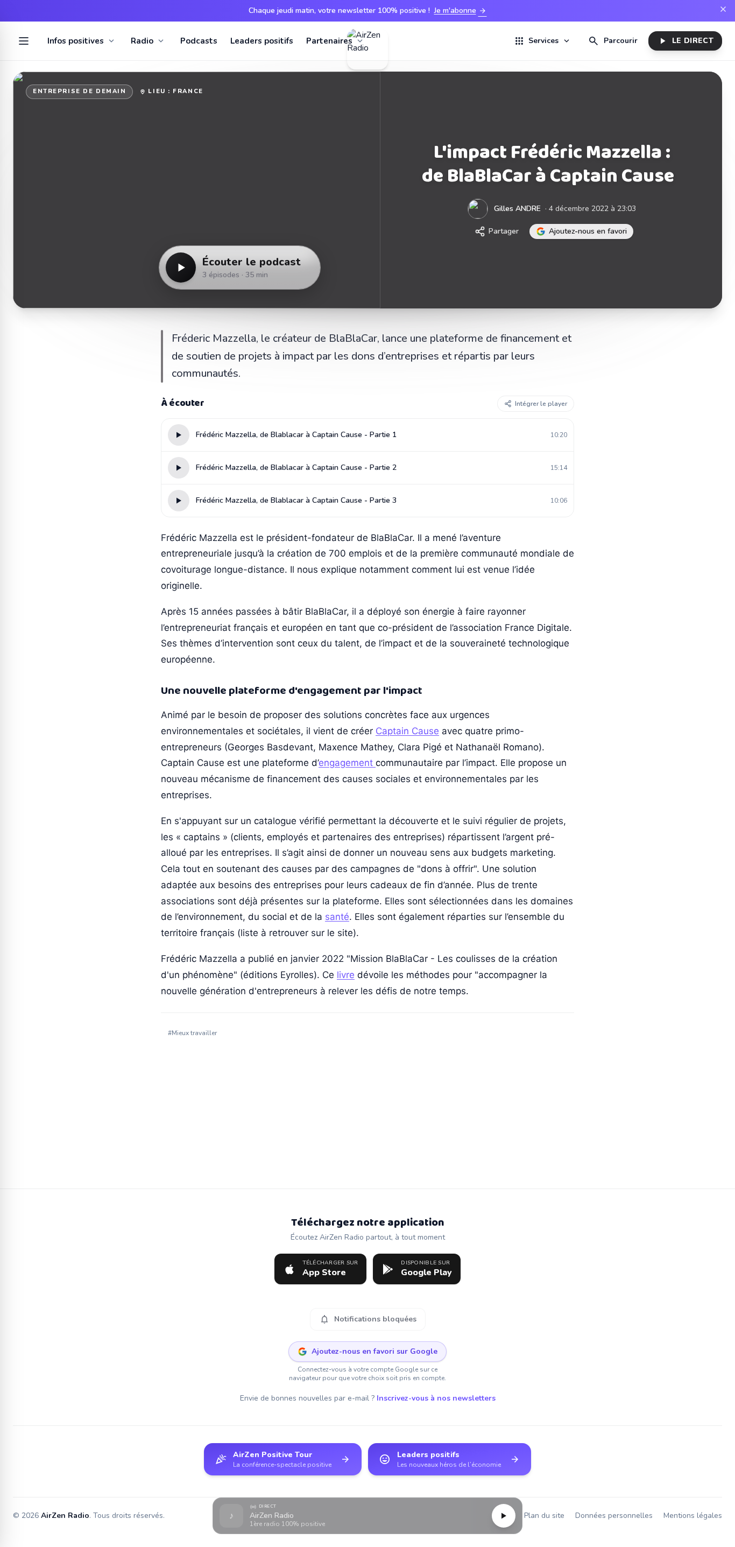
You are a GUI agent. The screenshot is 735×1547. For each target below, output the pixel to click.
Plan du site (544, 1515)
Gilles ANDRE (517, 208)
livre (346, 974)
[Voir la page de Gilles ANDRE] (477, 209)
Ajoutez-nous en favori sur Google (374, 1351)
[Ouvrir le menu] (23, 41)
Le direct (685, 40)
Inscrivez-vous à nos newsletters (436, 1398)
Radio (142, 41)
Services (542, 41)
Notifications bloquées (367, 1319)
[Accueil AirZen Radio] (367, 40)
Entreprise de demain (79, 91)
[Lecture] (503, 1516)
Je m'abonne (460, 10)
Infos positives (75, 41)
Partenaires (329, 41)
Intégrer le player (541, 403)
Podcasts (198, 41)
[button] (367, 1516)
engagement (347, 762)
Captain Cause (407, 731)
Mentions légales (692, 1515)
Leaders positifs (261, 41)
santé (337, 916)
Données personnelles (614, 1515)
